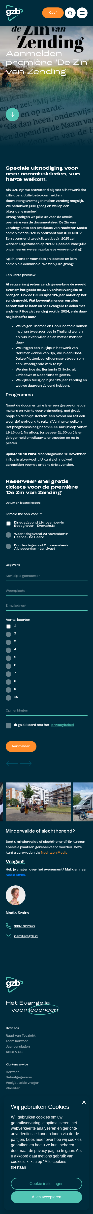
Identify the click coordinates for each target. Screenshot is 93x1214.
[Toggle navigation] (82, 12)
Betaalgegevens (19, 1077)
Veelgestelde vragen (22, 1083)
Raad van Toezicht (20, 1035)
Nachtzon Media (54, 852)
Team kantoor (17, 1041)
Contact (12, 1072)
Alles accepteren (46, 1197)
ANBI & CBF (15, 1052)
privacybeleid (62, 725)
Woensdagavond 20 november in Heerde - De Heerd (41, 535)
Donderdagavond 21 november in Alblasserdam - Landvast (41, 547)
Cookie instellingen (46, 1184)
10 (16, 697)
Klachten (13, 1088)
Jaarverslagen (18, 1046)
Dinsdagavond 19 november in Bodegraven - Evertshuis (39, 524)
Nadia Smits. (16, 875)
